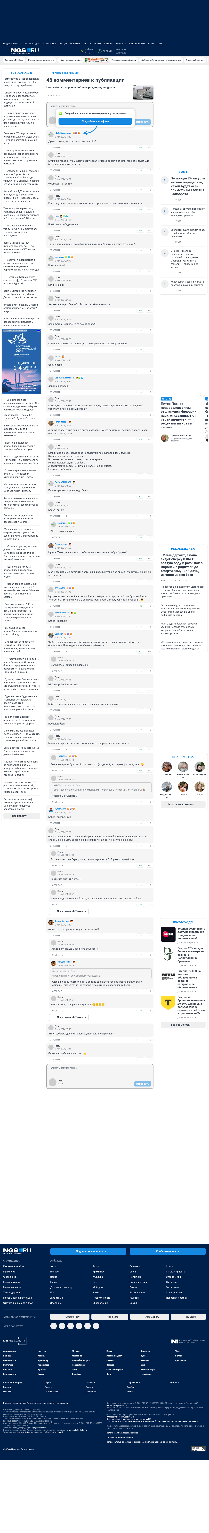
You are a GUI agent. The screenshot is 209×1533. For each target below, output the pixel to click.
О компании (10, 1276)
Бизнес (54, 1271)
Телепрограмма (92, 44)
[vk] (62, 1326)
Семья (133, 1303)
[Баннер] (96, 60)
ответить (55, 147)
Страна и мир (174, 1276)
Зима (96, 1266)
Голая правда (61, 422)
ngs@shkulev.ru (39, 1428)
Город (53, 1282)
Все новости (21, 72)
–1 (149, 651)
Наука (96, 1292)
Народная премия (176, 1297)
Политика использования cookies (122, 1433)
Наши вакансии (12, 1287)
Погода (63, 44)
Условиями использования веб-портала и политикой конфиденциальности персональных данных (152, 1421)
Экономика (172, 1287)
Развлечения (137, 1292)
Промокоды (31, 44)
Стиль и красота (175, 1271)
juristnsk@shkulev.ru (78, 1430)
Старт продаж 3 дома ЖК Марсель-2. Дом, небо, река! (19, 417)
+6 (140, 1040)
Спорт (169, 1266)
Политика (135, 1276)
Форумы (75, 44)
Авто (53, 1266)
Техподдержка (11, 1292)
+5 (140, 439)
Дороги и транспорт (61, 1287)
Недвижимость (12, 44)
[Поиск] (188, 51)
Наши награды (11, 1282)
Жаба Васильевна (63, 133)
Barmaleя (59, 634)
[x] (87, 1326)
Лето (95, 1282)
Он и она (134, 1266)
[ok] (70, 1326)
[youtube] (96, 1326)
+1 (140, 271)
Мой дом (98, 1287)
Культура (98, 1276)
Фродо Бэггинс (62, 921)
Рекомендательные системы (119, 1437)
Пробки (105, 51)
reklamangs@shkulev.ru (117, 1405)
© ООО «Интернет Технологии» (18, 1449)
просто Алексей (62, 613)
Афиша (108, 44)
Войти (60, 1084)
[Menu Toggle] (5, 51)
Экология (171, 1282)
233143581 (60, 588)
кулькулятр (60, 809)
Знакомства (48, 44)
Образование (100, 1303)
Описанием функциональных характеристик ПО (128, 1419)
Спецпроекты (174, 1292)
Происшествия (138, 1282)
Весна (53, 1276)
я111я (58, 356)
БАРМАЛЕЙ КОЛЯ (63, 482)
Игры (151, 44)
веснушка (59, 257)
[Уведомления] (196, 51)
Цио (57, 216)
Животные (56, 1297)
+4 (140, 496)
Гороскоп (121, 44)
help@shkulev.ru (24, 1432)
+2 (140, 606)
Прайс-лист (9, 1271)
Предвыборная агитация (17, 1297)
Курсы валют (137, 44)
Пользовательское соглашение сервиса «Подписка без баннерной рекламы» (142, 1442)
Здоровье (56, 1303)
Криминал (98, 1271)
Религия (134, 1297)
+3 (140, 651)
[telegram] (53, 1326)
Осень (133, 1271)
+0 (140, 147)
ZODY (159, 44)
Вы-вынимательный (64, 378)
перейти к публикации (65, 73)
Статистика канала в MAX (18, 1303)
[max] (79, 1326)
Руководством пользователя (120, 1417)
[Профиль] (204, 51)
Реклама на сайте (13, 1266)
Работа (133, 1287)
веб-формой (57, 1432)
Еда (52, 1292)
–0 (149, 147)
